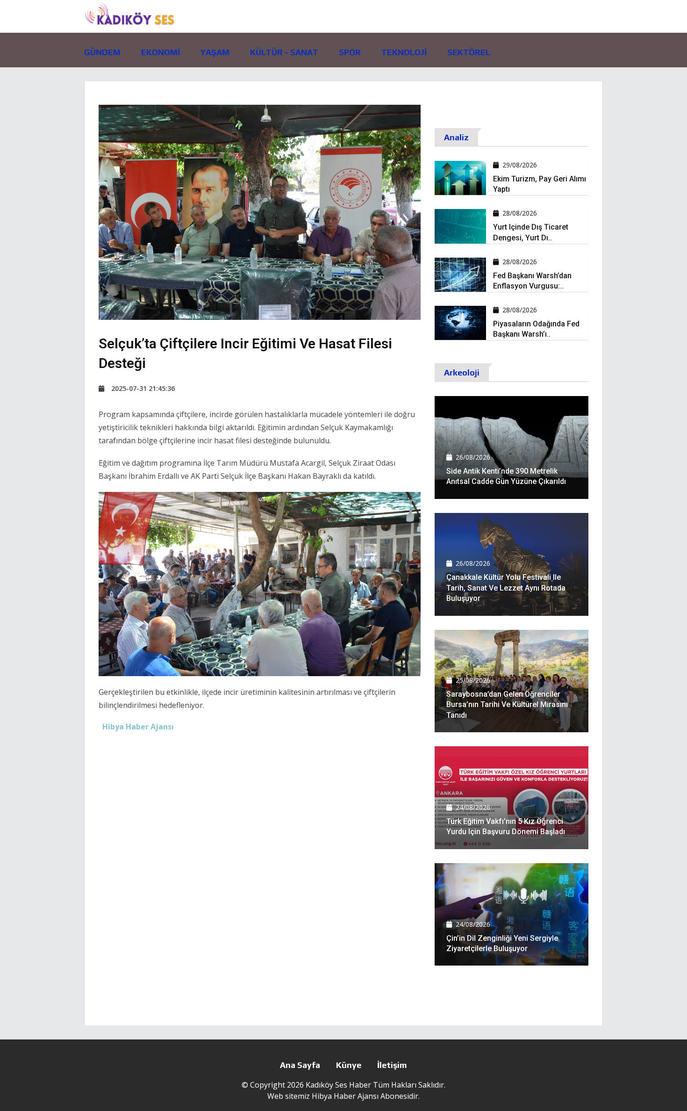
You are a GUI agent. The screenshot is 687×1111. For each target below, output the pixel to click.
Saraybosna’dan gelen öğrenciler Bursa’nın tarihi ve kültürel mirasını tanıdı (507, 705)
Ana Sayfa (300, 1065)
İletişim (392, 1065)
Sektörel (468, 52)
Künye (348, 1065)
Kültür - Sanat (284, 52)
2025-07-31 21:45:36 (143, 388)
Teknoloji (404, 52)
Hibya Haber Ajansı (345, 1096)
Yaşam (214, 52)
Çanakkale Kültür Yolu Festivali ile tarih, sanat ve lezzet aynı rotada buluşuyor (505, 588)
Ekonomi (160, 52)
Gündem (102, 52)
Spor (350, 52)
